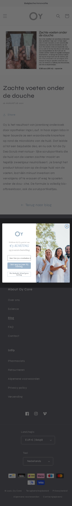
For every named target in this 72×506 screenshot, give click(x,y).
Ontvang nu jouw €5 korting (19, 265)
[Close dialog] (67, 226)
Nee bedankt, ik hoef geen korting (19, 274)
